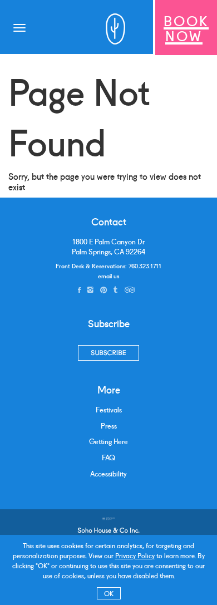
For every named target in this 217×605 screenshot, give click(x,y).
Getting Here (108, 441)
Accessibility (108, 473)
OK (109, 593)
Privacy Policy (135, 555)
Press (109, 425)
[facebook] (79, 289)
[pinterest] (103, 289)
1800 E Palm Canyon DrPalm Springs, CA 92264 (108, 246)
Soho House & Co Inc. (108, 530)
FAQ (108, 457)
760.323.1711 (145, 265)
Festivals (109, 409)
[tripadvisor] (129, 289)
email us (108, 275)
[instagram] (90, 289)
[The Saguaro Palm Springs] (114, 28)
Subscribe (108, 352)
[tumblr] (115, 289)
